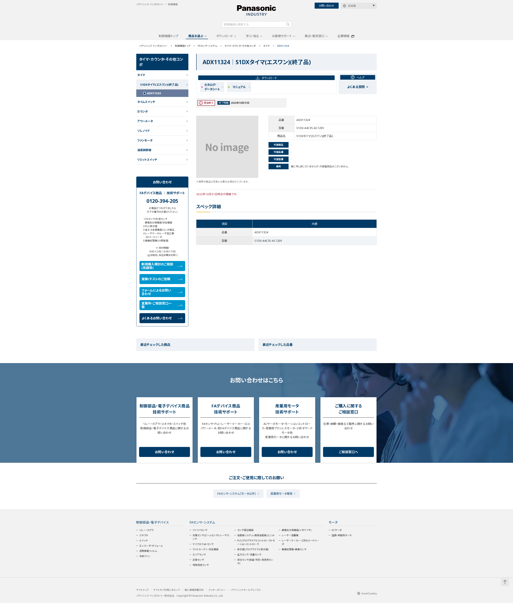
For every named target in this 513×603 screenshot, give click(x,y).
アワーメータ (145, 121)
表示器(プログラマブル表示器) (253, 549)
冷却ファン (144, 556)
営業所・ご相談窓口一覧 (156, 305)
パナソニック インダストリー (153, 46)
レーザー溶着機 (290, 535)
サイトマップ (142, 590)
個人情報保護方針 (194, 590)
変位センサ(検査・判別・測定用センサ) (255, 561)
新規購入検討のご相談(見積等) (157, 266)
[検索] (288, 24)
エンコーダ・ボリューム (151, 545)
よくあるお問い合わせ (156, 318)
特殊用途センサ (201, 565)
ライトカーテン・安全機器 (205, 549)
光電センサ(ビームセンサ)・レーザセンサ (211, 537)
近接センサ (198, 559)
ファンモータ (144, 140)
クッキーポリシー (217, 590)
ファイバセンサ (200, 530)
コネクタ (143, 535)
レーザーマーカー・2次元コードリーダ (300, 542)
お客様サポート (282, 36)
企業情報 (343, 36)
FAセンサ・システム (207, 46)
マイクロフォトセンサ (203, 544)
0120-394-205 (162, 200)
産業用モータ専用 (281, 493)
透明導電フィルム (148, 551)
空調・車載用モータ (341, 535)
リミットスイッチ (147, 159)
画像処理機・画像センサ (294, 549)
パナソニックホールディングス (246, 590)
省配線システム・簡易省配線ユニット (256, 535)
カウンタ (142, 111)
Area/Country (369, 593)
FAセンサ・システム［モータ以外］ (236, 493)
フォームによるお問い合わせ (156, 292)
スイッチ (143, 540)
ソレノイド (143, 131)
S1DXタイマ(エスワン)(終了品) (159, 84)
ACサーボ (337, 530)
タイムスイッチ (146, 102)
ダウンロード (224, 36)
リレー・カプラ (146, 530)
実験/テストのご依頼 (155, 279)
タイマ (266, 46)
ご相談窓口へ (348, 452)
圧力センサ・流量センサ (249, 554)
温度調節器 (144, 150)
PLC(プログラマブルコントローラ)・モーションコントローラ (256, 542)
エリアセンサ (199, 554)
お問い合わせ (326, 5)
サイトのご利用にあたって (166, 590)
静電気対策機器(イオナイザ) (296, 530)
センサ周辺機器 (245, 530)
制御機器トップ (168, 36)
